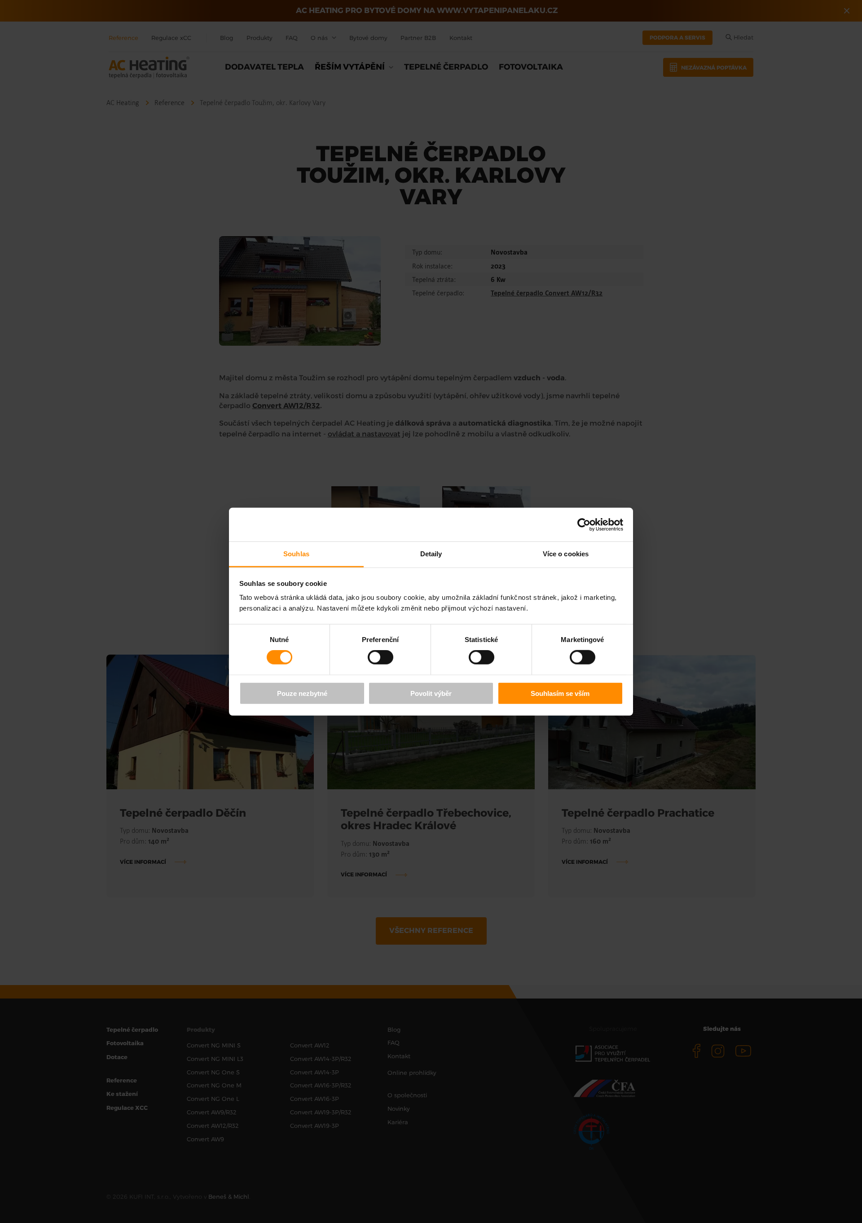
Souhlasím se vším (560, 693)
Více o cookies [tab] (566, 554)
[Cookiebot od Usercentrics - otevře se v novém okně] (584, 524)
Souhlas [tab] (296, 554)
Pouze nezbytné (302, 693)
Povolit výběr (431, 693)
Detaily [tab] (431, 554)
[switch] (380, 657)
